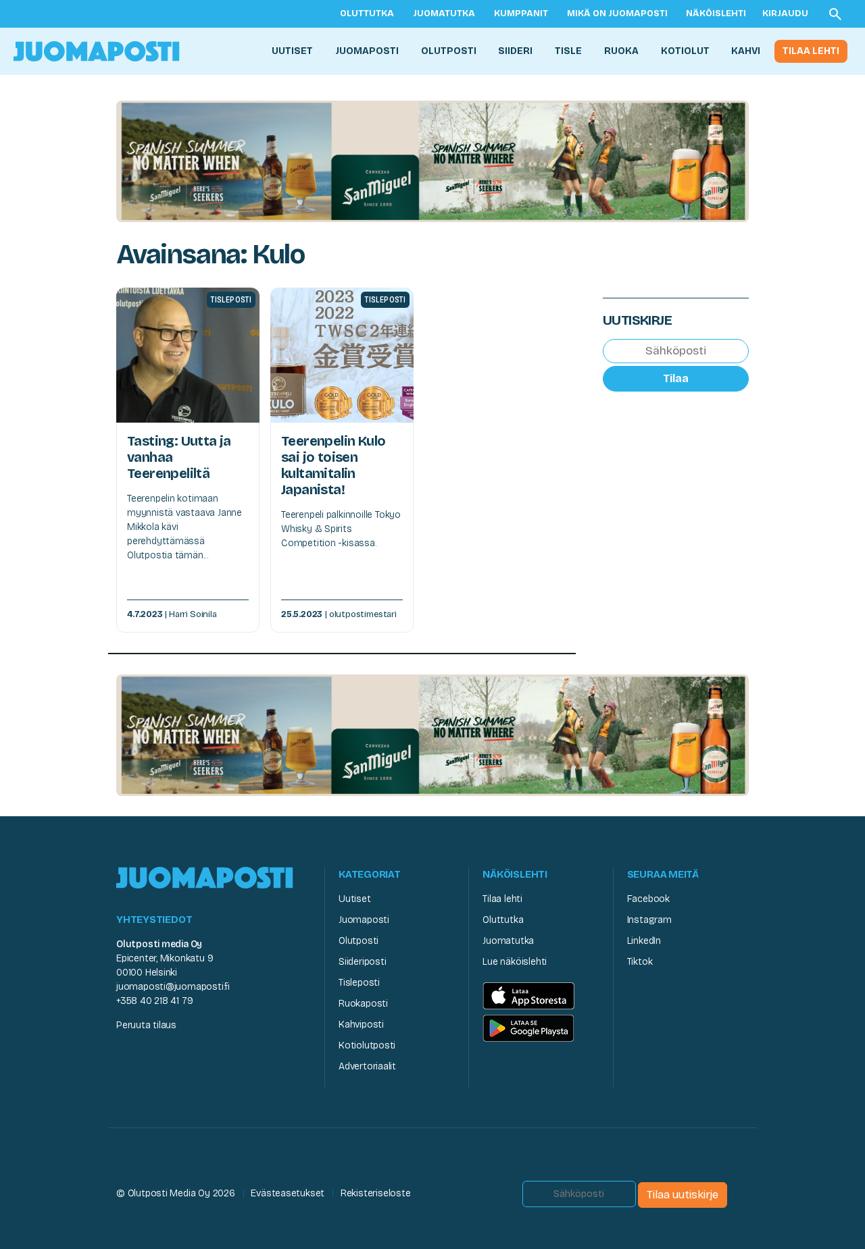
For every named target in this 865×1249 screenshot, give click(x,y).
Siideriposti (362, 961)
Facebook (648, 899)
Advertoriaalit (367, 1066)
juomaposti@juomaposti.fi (173, 986)
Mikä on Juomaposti (617, 13)
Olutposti (448, 51)
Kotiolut (685, 51)
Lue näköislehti (515, 961)
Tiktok (640, 961)
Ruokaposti (363, 1003)
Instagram (649, 920)
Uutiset (292, 51)
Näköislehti (716, 13)
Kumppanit (521, 13)
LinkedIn (644, 941)
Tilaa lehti (811, 51)
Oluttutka (367, 13)
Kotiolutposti (367, 1045)
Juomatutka (444, 13)
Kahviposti (361, 1024)
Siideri (515, 51)
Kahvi (745, 51)
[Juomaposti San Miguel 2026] (432, 160)
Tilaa (676, 378)
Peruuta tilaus (146, 1025)
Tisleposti (359, 982)
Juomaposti (367, 51)
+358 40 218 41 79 (154, 1001)
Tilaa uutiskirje (682, 1194)
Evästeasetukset (287, 1193)
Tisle (568, 51)
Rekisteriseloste (376, 1193)
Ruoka (621, 51)
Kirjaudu (785, 13)
